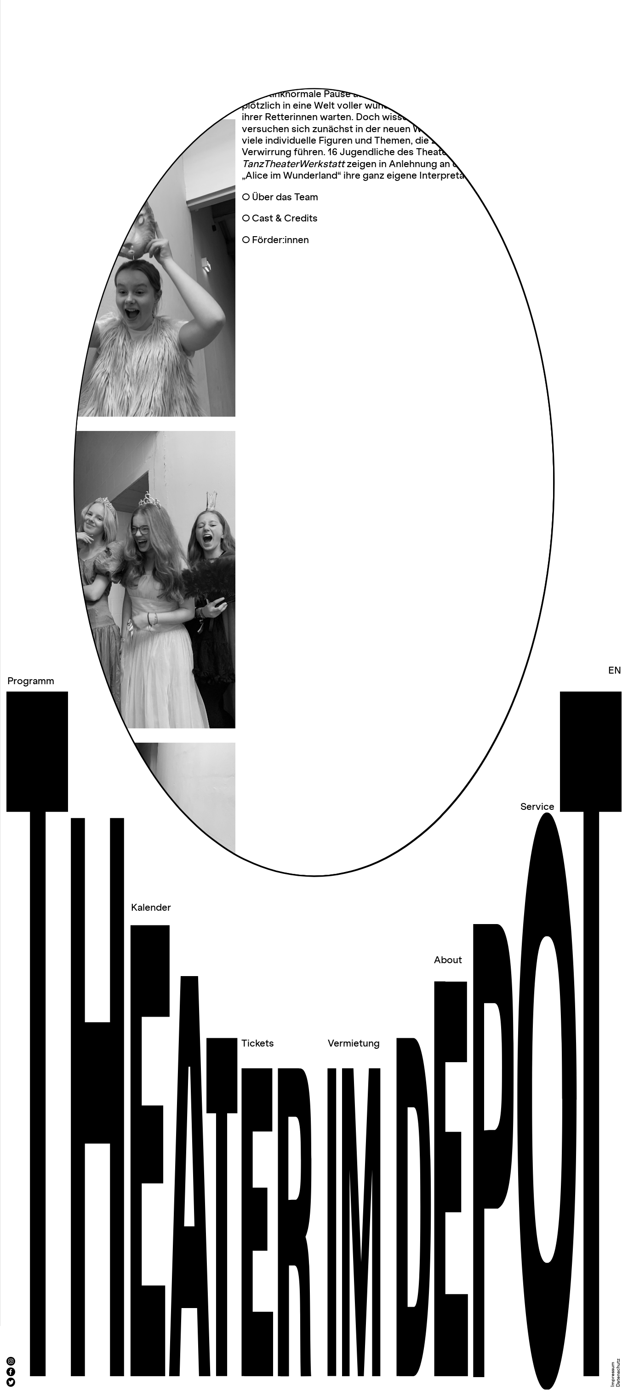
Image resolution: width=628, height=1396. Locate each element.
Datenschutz (618, 1372)
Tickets (257, 1043)
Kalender (151, 908)
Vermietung (354, 1043)
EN (614, 670)
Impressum (613, 1374)
